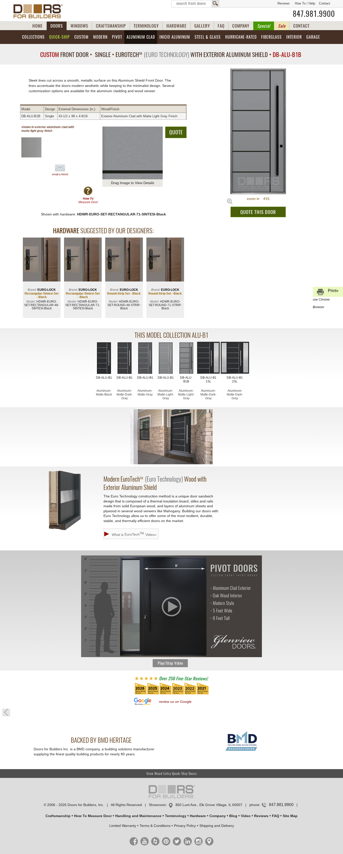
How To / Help (305, 3)
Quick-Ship (59, 37)
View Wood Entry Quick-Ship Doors (171, 773)
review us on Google (175, 702)
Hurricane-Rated (241, 37)
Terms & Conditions (155, 826)
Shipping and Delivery (216, 826)
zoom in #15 (258, 199)
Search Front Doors (195, 3)
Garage (313, 37)
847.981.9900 (314, 14)
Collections (33, 37)
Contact (324, 3)
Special (263, 26)
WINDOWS (79, 26)
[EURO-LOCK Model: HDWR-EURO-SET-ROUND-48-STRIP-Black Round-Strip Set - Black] (124, 260)
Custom (81, 37)
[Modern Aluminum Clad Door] (171, 436)
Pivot (117, 37)
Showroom (157, 805)
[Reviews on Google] (142, 701)
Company (217, 816)
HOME (37, 26)
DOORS (56, 26)
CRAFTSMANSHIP (111, 26)
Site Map (290, 816)
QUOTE (176, 132)
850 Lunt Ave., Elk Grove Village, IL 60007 (209, 805)
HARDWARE (176, 26)
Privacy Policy (185, 826)
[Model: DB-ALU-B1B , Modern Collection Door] (258, 131)
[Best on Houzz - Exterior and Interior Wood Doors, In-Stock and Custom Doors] (171, 694)
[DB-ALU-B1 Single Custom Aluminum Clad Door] (104, 358)
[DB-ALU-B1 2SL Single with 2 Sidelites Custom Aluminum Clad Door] (235, 358)
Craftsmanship (58, 816)
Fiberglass (271, 37)
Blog (233, 816)
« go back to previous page (6, 712)
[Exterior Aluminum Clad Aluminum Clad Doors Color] (35, 147)
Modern (100, 37)
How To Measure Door (93, 816)
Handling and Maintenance (138, 816)
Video (246, 816)
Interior (294, 37)
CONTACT (301, 26)
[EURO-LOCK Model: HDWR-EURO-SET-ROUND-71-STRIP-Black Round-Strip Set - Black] (165, 260)
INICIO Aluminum (174, 37)
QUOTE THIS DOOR (258, 212)
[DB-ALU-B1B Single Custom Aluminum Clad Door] (186, 358)
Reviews (283, 3)
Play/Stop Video (170, 663)
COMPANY (240, 26)
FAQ (221, 26)
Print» (325, 293)
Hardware (198, 816)
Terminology (175, 816)
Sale (281, 26)
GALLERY (202, 26)
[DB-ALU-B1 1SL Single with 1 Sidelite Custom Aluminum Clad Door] (208, 358)
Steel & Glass (208, 37)
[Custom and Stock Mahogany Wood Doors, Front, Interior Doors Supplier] (40, 11)
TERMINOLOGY (146, 26)
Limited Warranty (122, 826)
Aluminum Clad (141, 37)
